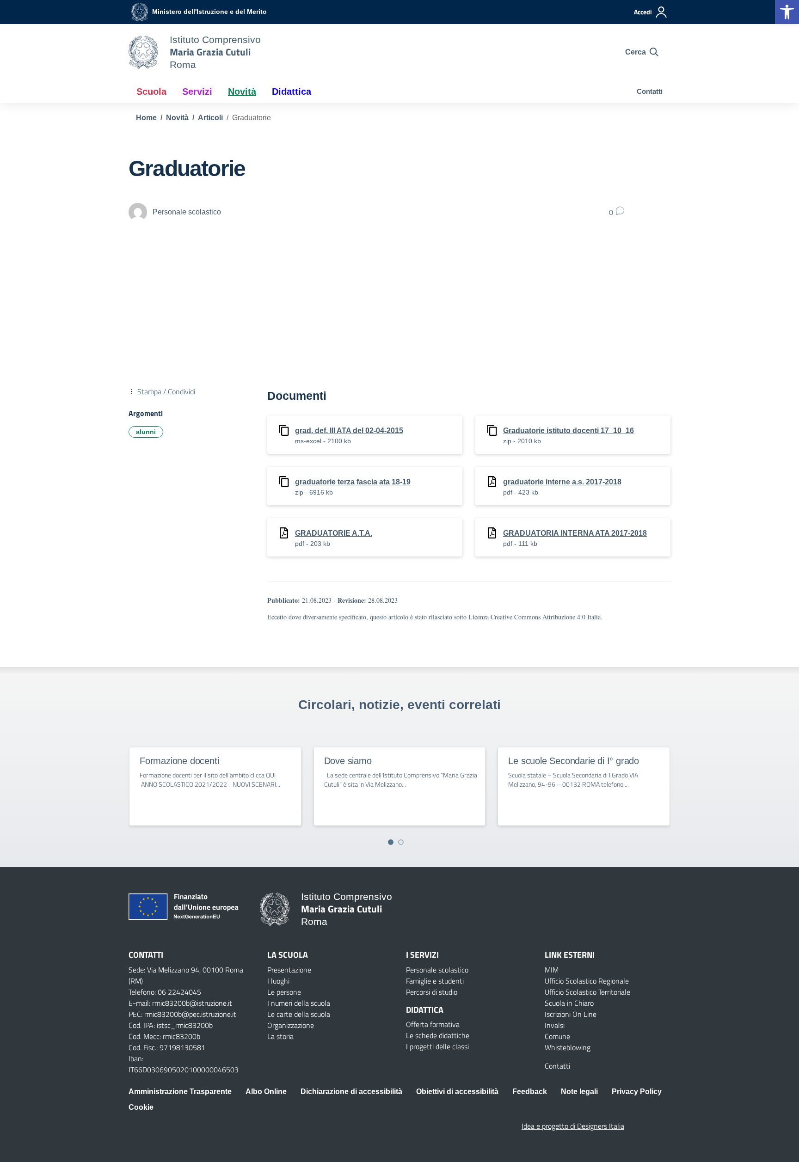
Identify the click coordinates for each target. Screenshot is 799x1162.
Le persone (284, 991)
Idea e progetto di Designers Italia (573, 1125)
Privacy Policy (637, 1091)
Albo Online (266, 1091)
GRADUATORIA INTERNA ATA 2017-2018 (575, 533)
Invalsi (555, 1025)
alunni (146, 431)
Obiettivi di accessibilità (457, 1091)
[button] (787, 12)
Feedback (529, 1091)
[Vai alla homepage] (143, 52)
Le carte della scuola (298, 1014)
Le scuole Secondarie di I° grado (573, 761)
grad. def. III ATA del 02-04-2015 (349, 430)
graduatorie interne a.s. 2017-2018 (562, 482)
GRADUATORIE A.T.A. (333, 533)
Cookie (141, 1107)
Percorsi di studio (431, 991)
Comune (557, 1036)
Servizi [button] (197, 91)
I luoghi (278, 980)
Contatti (650, 91)
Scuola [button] (151, 91)
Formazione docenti (179, 761)
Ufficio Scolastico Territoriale (587, 991)
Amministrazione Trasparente (180, 1091)
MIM (552, 969)
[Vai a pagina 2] (401, 842)
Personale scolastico (437, 969)
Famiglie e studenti (435, 980)
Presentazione (289, 969)
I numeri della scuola (298, 1003)
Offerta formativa (433, 1024)
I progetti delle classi (437, 1046)
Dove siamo (348, 761)
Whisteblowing (567, 1047)
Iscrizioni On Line (570, 1014)
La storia (280, 1036)
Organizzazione (290, 1025)
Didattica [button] (291, 91)
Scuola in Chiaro (569, 1003)
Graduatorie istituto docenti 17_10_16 (568, 430)
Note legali (579, 1091)
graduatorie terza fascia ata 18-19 (353, 482)
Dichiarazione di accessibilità (351, 1091)
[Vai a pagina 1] (390, 842)
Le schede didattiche (437, 1035)
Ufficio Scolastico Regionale (587, 980)
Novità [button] (242, 91)
